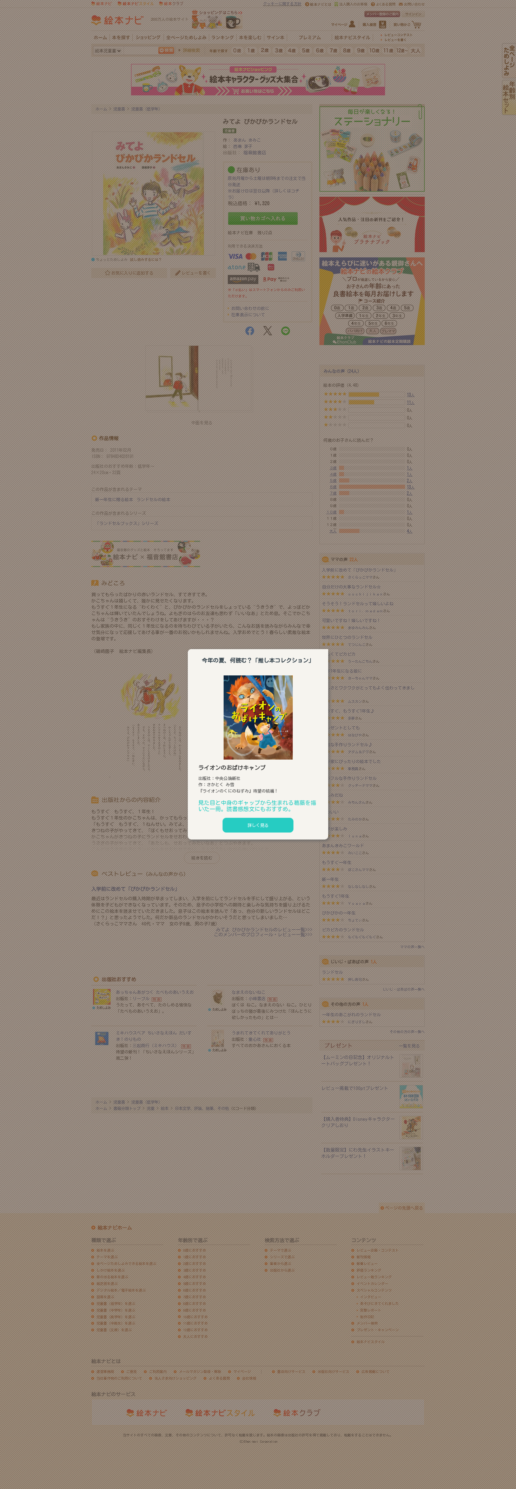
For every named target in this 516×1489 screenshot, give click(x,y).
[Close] (328, 648)
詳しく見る (258, 825)
